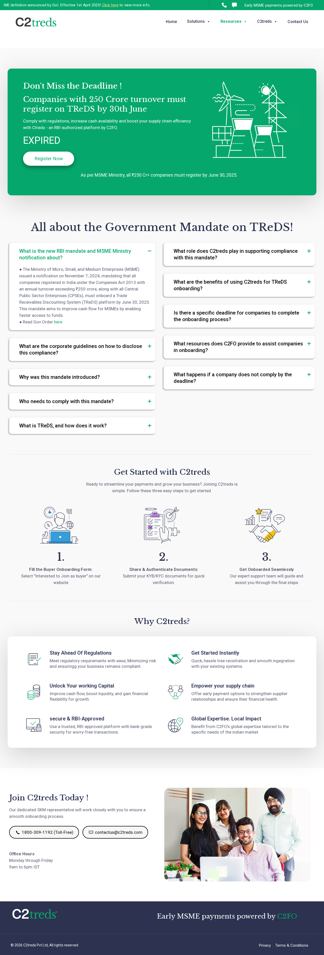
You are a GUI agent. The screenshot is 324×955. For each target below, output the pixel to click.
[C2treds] (36, 21)
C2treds (264, 21)
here (58, 321)
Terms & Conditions (291, 945)
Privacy (265, 945)
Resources (230, 21)
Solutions (196, 21)
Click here (93, 5)
